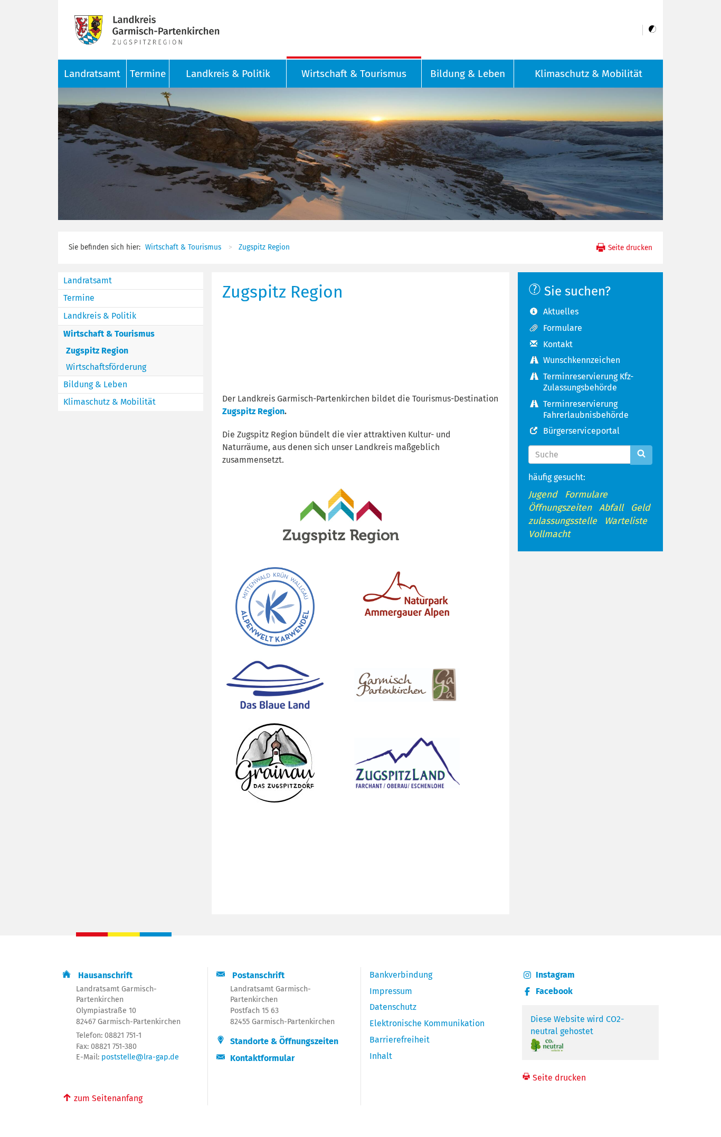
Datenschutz (392, 1007)
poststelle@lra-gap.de (140, 1057)
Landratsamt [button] (92, 74)
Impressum (390, 991)
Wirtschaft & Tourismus (353, 74)
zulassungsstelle (562, 521)
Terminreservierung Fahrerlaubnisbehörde (586, 409)
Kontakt (558, 344)
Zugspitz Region (264, 247)
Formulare (562, 328)
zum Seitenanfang (102, 1097)
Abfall (611, 507)
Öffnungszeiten (560, 507)
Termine (148, 74)
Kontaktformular (262, 1058)
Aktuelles (560, 312)
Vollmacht (549, 534)
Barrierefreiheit (399, 1040)
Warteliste (625, 521)
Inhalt (380, 1056)
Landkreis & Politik (228, 74)
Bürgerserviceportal (581, 431)
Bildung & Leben (467, 74)
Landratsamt (87, 280)
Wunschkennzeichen (581, 360)
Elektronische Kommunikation (427, 1023)
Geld (640, 507)
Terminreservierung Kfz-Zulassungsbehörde (588, 382)
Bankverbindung (400, 975)
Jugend (542, 494)
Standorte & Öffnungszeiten (284, 1041)
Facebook (554, 991)
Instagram (555, 975)
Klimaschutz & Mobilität (588, 74)
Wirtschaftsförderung (106, 367)
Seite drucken (629, 247)
